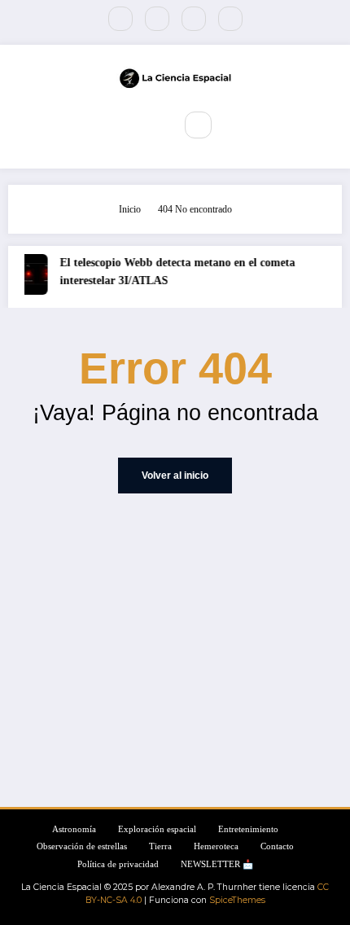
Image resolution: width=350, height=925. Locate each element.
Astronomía (74, 829)
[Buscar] (198, 125)
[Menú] (150, 125)
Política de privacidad (118, 864)
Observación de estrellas (82, 846)
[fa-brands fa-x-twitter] (157, 19)
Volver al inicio (175, 475)
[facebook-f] (120, 19)
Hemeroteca (216, 846)
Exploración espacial (157, 829)
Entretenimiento (248, 829)
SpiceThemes (237, 900)
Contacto (277, 846)
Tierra (160, 846)
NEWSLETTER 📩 (217, 864)
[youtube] (230, 19)
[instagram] (194, 19)
